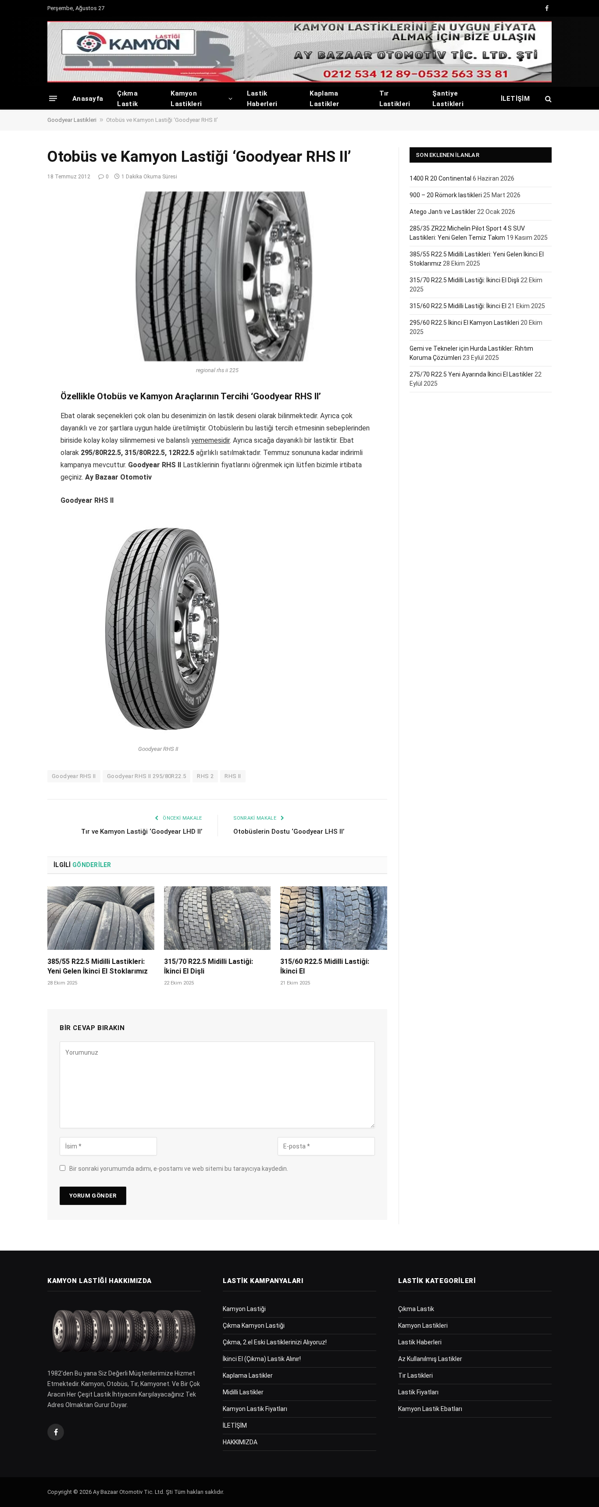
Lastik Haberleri (262, 98)
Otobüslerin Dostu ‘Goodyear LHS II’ (288, 831)
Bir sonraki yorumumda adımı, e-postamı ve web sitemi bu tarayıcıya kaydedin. (178, 1168)
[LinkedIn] (16, 463)
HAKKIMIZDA (240, 1442)
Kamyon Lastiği (244, 1308)
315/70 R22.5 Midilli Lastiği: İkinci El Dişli (208, 966)
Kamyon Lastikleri (186, 98)
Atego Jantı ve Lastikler (443, 211)
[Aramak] (547, 98)
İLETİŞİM (515, 99)
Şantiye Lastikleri (448, 98)
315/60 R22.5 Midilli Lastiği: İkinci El (324, 966)
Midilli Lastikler (243, 1392)
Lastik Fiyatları (418, 1392)
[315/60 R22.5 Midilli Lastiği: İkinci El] (333, 918)
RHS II (233, 776)
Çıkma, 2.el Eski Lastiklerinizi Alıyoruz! (275, 1342)
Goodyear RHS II (74, 776)
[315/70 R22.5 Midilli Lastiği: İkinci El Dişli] (217, 918)
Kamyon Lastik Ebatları (430, 1408)
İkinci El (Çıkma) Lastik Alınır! (262, 1358)
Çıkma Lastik (127, 98)
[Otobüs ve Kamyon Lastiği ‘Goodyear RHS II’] (217, 277)
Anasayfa (87, 99)
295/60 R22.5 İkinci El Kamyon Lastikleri (464, 322)
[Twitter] (16, 441)
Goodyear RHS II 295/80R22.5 (146, 776)
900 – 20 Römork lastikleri (446, 195)
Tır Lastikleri (394, 98)
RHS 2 (205, 776)
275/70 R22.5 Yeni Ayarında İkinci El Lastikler (471, 374)
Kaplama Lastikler (324, 98)
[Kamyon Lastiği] (299, 52)
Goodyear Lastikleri (71, 120)
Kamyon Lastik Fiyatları (255, 1408)
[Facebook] (16, 418)
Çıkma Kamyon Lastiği (254, 1325)
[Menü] (53, 98)
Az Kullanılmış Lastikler (430, 1358)
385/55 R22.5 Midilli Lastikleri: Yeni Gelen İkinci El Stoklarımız (97, 966)
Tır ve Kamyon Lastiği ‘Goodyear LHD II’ (141, 831)
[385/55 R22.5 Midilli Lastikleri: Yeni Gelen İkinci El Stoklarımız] (100, 918)
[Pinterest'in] (16, 485)
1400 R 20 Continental (440, 178)
